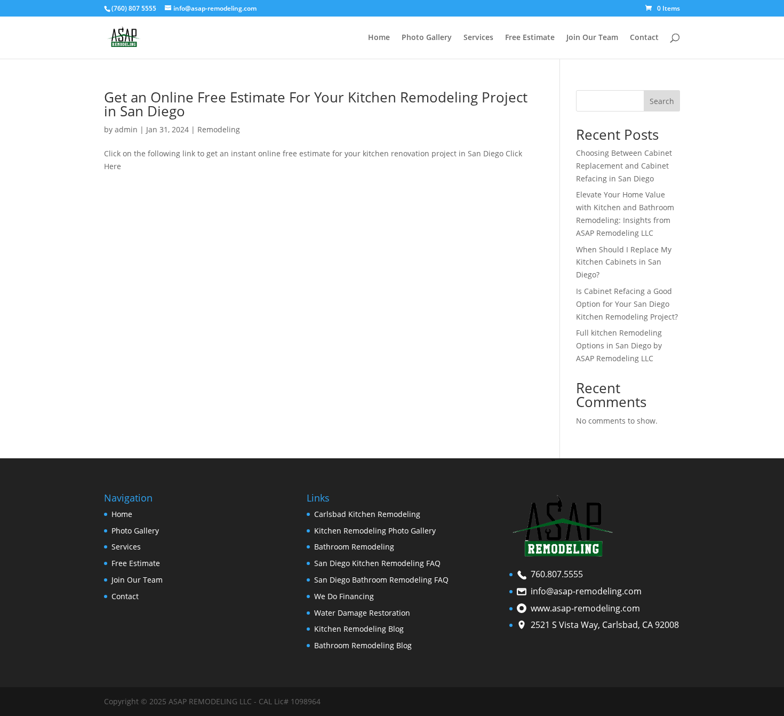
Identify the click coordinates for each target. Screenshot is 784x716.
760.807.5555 (557, 574)
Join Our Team (592, 38)
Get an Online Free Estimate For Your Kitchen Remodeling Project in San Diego (315, 104)
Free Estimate (530, 38)
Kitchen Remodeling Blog (359, 629)
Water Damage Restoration (362, 613)
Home (379, 38)
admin (126, 129)
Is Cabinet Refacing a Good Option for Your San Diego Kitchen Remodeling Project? (627, 304)
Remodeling (218, 129)
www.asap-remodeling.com (585, 608)
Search (662, 101)
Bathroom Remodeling (354, 547)
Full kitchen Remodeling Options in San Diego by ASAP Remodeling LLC (619, 345)
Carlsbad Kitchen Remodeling (367, 514)
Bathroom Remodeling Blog (363, 645)
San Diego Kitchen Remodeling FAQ (377, 563)
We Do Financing (344, 596)
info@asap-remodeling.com (586, 591)
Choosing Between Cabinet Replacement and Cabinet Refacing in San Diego (624, 166)
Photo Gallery (427, 38)
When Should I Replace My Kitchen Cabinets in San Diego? (623, 262)
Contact (644, 38)
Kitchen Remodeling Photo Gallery (376, 531)
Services (478, 38)
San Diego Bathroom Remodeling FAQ (381, 580)
